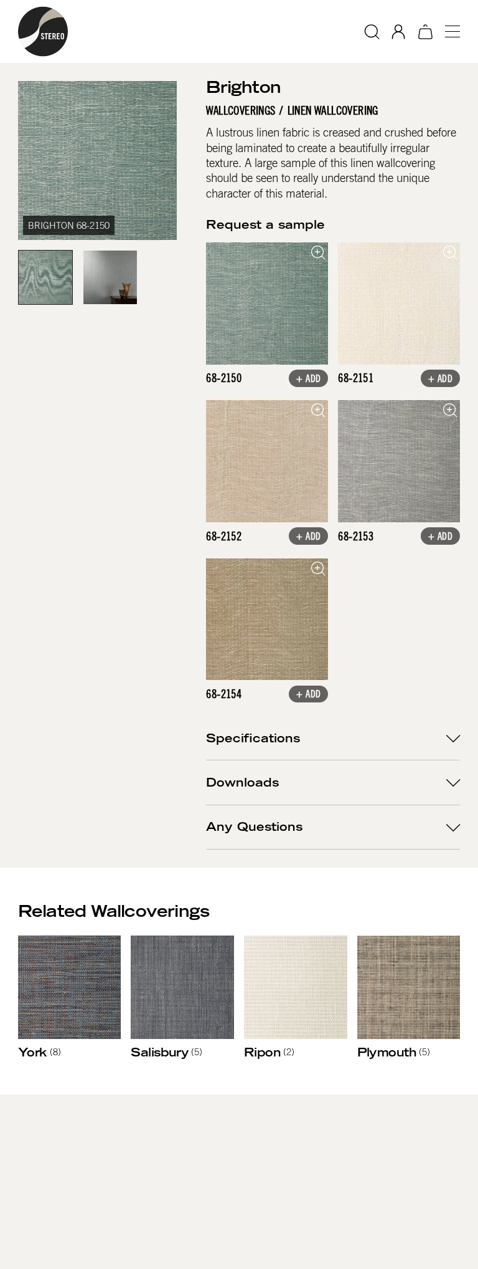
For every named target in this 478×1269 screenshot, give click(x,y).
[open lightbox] (267, 303)
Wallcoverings (240, 111)
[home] (43, 31)
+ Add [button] (308, 380)
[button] (447, 31)
